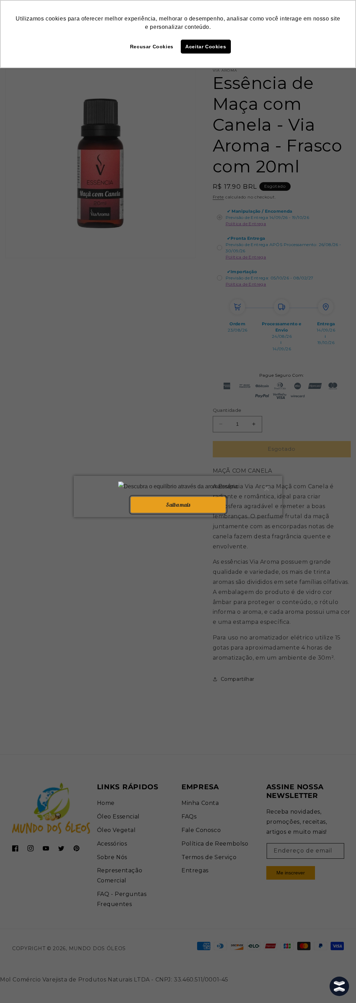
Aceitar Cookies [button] (205, 46)
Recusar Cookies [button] (151, 46)
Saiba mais (178, 504)
